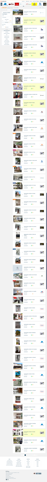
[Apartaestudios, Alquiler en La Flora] (18, 152)
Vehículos (37, 462)
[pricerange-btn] (10, 20)
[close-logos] (23, 6)
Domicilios (28, 462)
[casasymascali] (42, 29)
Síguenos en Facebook (28, 466)
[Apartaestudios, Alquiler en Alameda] (18, 407)
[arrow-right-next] (34, 455)
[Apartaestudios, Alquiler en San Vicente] (18, 119)
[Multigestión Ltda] (24, 4)
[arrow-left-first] (22, 455)
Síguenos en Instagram (28, 467)
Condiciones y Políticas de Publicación (9, 473)
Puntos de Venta (28, 461)
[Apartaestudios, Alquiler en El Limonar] (18, 185)
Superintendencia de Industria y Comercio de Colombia (11, 478)
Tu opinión (46, 240)
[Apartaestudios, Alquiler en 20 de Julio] (18, 78)
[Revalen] (42, 292)
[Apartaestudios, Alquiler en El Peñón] (18, 144)
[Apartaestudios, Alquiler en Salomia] (18, 308)
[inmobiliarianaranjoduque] (42, 62)
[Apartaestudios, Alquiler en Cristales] (18, 194)
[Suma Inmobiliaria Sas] (36, 4)
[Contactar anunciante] (32, 14)
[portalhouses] (42, 194)
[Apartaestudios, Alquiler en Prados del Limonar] (18, 235)
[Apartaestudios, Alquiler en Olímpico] (18, 86)
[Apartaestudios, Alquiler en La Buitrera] (18, 366)
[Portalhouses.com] (30, 4)
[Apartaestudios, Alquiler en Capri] (18, 399)
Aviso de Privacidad (7, 475)
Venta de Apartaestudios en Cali (9, 462)
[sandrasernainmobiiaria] (42, 13)
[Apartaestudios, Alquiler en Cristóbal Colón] (18, 95)
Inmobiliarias (27, 1)
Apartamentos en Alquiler (19, 460)
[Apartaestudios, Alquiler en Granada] (18, 268)
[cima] (42, 309)
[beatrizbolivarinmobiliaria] (42, 112)
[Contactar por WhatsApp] (31, 14)
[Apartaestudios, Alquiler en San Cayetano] (18, 349)
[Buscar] (10, 10)
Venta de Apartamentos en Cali (9, 461)
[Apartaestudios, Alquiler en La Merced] (18, 37)
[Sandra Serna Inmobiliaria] (7, 4)
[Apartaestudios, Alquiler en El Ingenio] (18, 20)
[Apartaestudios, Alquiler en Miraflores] (18, 260)
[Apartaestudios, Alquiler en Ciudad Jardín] (18, 12)
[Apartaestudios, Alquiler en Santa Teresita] (18, 128)
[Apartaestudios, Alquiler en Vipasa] (18, 103)
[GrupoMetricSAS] (42, 128)
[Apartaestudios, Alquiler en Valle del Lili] (18, 70)
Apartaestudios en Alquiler (18, 462)
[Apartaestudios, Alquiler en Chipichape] (18, 169)
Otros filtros (6, 22)
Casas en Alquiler (18, 461)
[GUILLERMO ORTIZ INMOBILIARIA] (18, 4)
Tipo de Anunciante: (3, 24)
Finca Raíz (23, 1)
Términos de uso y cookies (8, 476)
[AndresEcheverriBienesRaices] (42, 276)
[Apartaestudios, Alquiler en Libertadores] (18, 111)
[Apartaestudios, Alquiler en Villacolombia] (18, 316)
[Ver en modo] (40, 7)
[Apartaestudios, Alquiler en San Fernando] (18, 202)
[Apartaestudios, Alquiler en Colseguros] (18, 341)
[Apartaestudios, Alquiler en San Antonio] (18, 210)
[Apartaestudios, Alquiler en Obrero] (18, 374)
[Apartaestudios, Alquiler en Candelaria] (18, 424)
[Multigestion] (42, 161)
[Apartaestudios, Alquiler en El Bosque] (18, 62)
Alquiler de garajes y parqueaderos (19, 466)
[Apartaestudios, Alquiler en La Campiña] (18, 292)
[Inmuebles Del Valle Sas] (42, 4)
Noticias (31, 1)
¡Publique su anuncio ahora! (37, 460)
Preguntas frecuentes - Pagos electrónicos (10, 477)
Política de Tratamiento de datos (9, 474)
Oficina (28, 460)
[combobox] (6, 10)
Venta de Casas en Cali (9, 460)
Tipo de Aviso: (6, 16)
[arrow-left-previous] (23, 455)
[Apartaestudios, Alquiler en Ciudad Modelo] (18, 449)
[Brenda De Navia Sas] (12, 4)
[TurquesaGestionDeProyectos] (42, 178)
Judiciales (37, 466)
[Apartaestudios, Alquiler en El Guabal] (18, 136)
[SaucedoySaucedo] (42, 79)
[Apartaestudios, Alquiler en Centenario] (18, 53)
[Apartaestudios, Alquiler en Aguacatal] (18, 243)
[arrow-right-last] (36, 455)
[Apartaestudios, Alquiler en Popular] (18, 283)
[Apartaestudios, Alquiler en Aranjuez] (18, 415)
